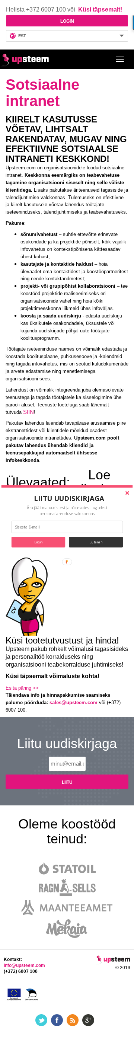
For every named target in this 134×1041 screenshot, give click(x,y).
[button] (69, 498)
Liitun (38, 542)
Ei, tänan (96, 542)
